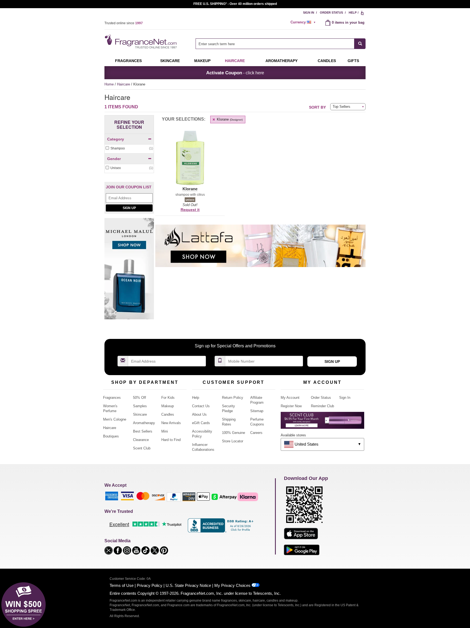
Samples (140, 406)
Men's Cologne (114, 419)
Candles (167, 414)
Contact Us (201, 406)
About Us (199, 414)
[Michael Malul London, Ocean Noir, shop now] (129, 271)
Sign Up (129, 208)
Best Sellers (142, 431)
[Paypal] (174, 496)
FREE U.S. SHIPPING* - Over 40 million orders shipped (235, 4)
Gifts (353, 61)
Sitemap (256, 411)
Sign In (308, 12)
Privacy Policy (149, 585)
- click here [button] (235, 72)
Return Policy (232, 398)
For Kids (168, 398)
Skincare (170, 61)
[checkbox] (129, 148)
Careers (256, 433)
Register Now (291, 406)
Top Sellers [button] (341, 107)
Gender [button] (114, 159)
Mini (164, 431)
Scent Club (141, 448)
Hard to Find (171, 440)
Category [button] (115, 139)
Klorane (229, 119)
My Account (290, 398)
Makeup (202, 61)
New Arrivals (171, 423)
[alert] (303, 22)
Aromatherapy (144, 423)
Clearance (141, 440)
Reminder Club (322, 406)
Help (353, 12)
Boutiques (111, 436)
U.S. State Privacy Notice (188, 585)
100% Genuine (233, 433)
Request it (190, 209)
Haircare (235, 61)
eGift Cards (201, 423)
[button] (190, 161)
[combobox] (281, 43)
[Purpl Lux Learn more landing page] (322, 422)
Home (109, 84)
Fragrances (128, 61)
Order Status (331, 12)
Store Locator (232, 441)
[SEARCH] (360, 43)
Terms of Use (122, 585)
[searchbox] (275, 43)
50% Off (139, 398)
